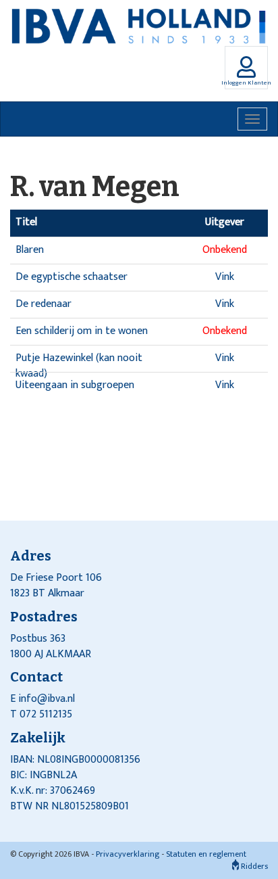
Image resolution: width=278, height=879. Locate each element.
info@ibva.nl (46, 699)
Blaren (30, 250)
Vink (224, 277)
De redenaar (44, 304)
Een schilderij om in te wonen (82, 331)
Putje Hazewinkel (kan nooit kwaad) (79, 366)
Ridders (253, 866)
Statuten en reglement (206, 854)
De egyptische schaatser (72, 277)
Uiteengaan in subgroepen (75, 385)
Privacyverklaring (127, 854)
